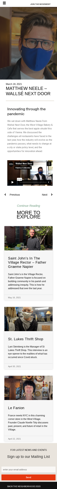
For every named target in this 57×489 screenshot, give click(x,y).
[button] (10, 3)
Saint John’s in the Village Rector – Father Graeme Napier (27, 262)
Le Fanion (16, 408)
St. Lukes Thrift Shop (25, 339)
